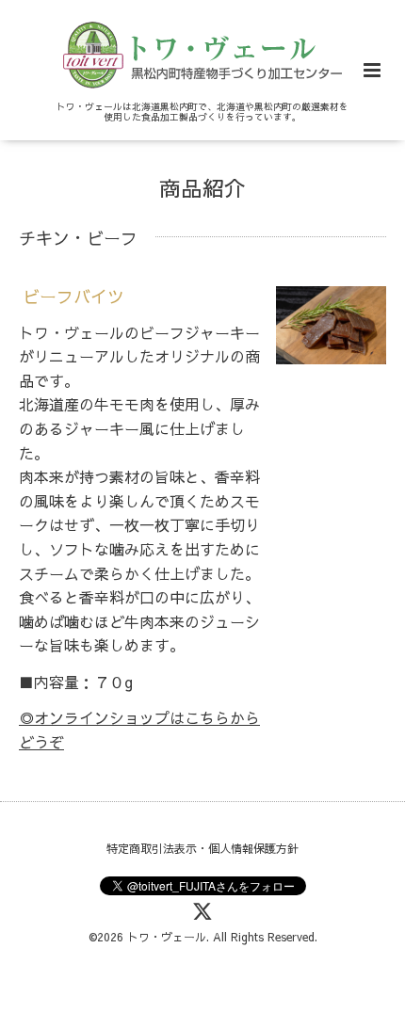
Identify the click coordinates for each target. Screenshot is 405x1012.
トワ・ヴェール (166, 936)
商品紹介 (202, 187)
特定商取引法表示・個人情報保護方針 (202, 848)
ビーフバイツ (73, 296)
